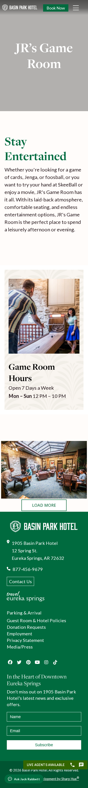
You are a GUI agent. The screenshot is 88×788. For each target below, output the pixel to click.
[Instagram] (46, 662)
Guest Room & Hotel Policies (36, 620)
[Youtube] (37, 662)
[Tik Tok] (55, 662)
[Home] (36, 7)
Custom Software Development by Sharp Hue (44, 779)
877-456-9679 (28, 569)
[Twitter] (19, 662)
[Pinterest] (28, 662)
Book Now (55, 7)
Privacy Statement (25, 640)
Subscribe (44, 745)
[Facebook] (10, 662)
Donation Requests (26, 627)
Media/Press (20, 646)
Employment (19, 633)
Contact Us (20, 581)
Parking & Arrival (24, 612)
